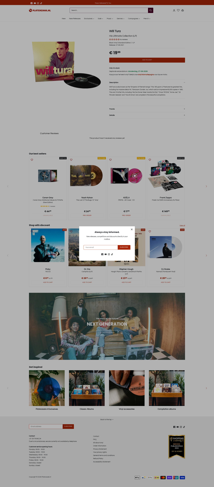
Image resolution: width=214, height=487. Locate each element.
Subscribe (124, 247)
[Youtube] (106, 254)
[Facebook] (102, 254)
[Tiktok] (112, 254)
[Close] (131, 229)
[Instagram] (109, 254)
